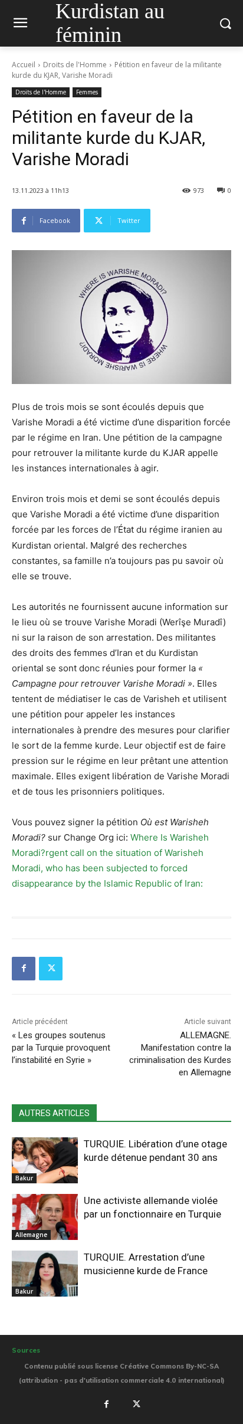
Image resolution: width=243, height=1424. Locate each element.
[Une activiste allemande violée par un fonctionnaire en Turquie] (45, 1217)
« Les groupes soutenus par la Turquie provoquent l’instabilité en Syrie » (61, 1047)
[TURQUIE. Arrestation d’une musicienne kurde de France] (45, 1274)
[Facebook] (23, 968)
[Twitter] (51, 968)
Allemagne (31, 1235)
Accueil (23, 65)
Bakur (24, 1178)
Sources (26, 1350)
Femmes (87, 92)
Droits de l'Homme (75, 65)
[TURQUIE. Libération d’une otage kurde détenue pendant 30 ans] (45, 1160)
